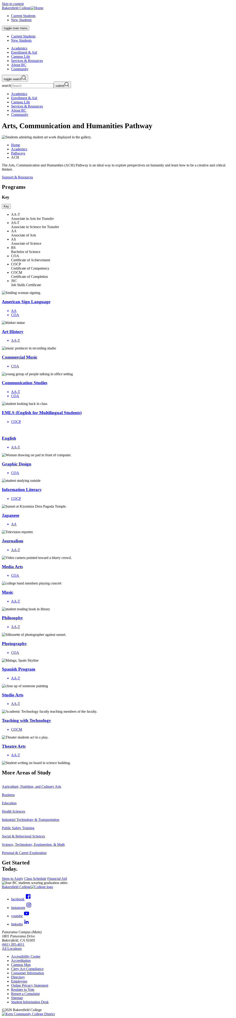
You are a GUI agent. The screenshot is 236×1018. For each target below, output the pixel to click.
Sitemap (17, 998)
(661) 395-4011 (13, 944)
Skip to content (13, 4)
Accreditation (21, 961)
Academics (19, 149)
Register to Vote (22, 990)
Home (15, 145)
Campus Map (21, 965)
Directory (18, 977)
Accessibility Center (25, 956)
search (6, 85)
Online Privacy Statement (29, 985)
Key (6, 206)
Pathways (18, 153)
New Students (21, 20)
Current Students (23, 16)
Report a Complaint (25, 994)
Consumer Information (27, 973)
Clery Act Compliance (27, 969)
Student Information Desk (30, 1002)
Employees (19, 981)
